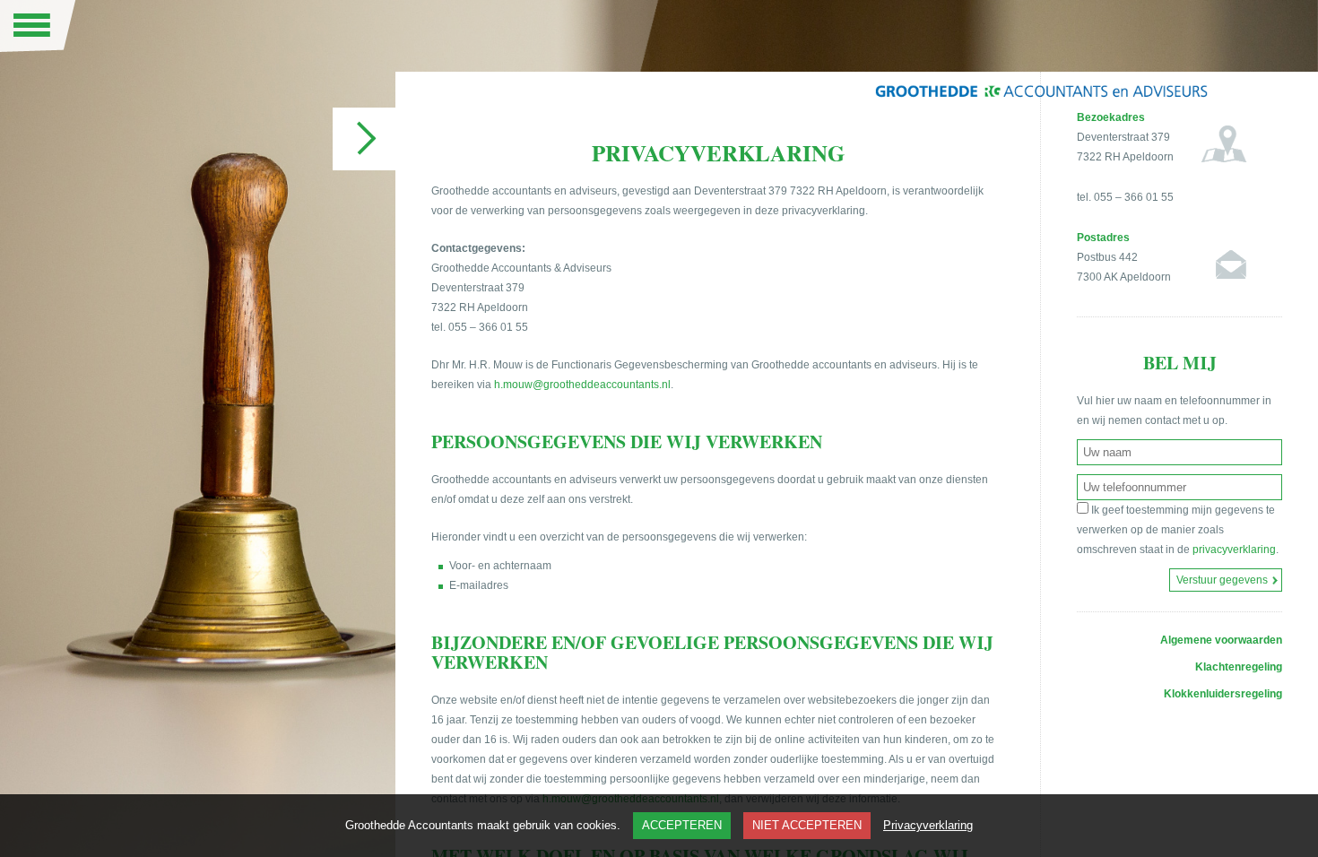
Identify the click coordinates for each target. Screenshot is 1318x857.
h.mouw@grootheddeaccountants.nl (582, 384)
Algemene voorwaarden (1221, 640)
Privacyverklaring (928, 825)
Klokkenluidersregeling (1223, 694)
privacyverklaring (1234, 549)
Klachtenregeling (1238, 667)
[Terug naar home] (1041, 98)
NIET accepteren (807, 825)
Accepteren (682, 825)
